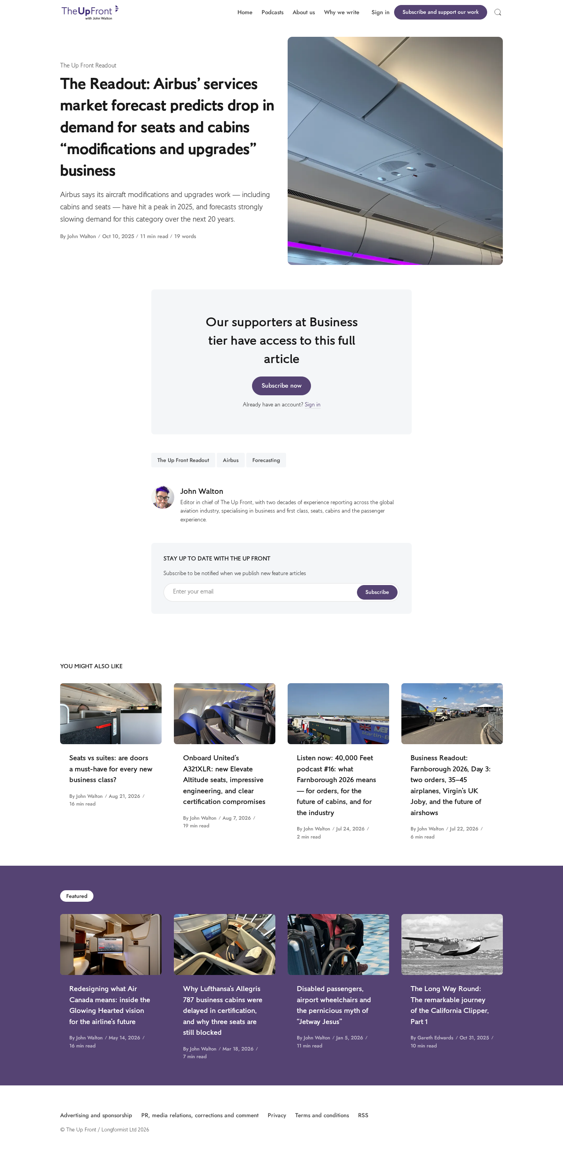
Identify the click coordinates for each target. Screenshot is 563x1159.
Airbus (231, 460)
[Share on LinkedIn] (73, 305)
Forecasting (266, 460)
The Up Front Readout (88, 66)
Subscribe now (281, 385)
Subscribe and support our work (441, 12)
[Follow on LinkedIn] (503, 1115)
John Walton (81, 236)
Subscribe (377, 592)
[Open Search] (498, 12)
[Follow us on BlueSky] (495, 1115)
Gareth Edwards (435, 1037)
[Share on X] (73, 292)
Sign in (381, 12)
